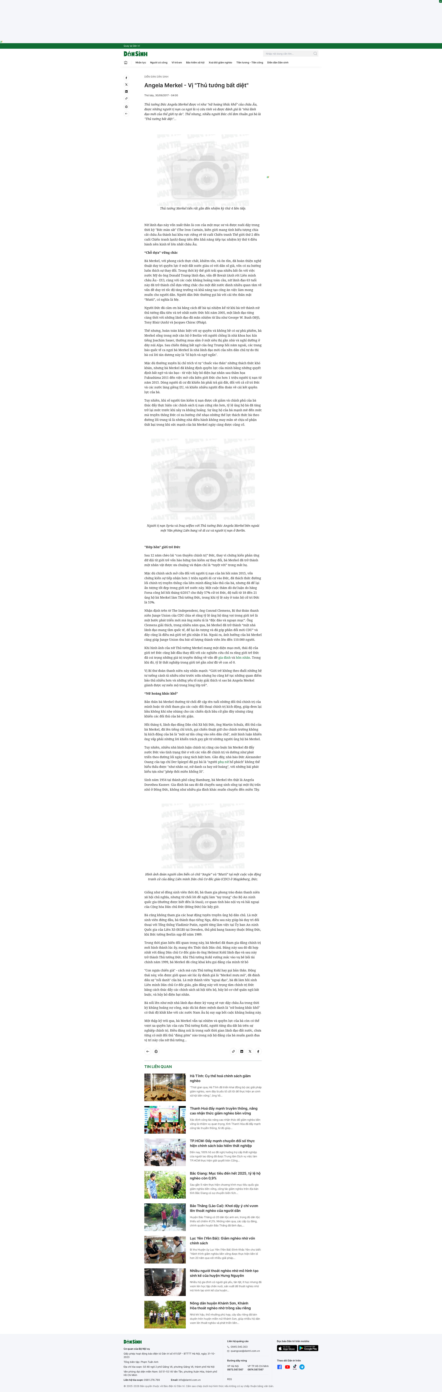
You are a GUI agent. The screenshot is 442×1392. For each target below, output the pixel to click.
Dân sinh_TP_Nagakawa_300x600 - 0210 (293, 79)
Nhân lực (141, 62)
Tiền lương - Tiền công (249, 62)
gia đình (224, 657)
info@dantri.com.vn (190, 1379)
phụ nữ (223, 762)
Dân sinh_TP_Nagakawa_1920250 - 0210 (221, 2)
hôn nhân (243, 657)
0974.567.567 (255, 1369)
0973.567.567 (235, 1369)
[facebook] (126, 77)
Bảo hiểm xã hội (195, 62)
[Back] (126, 113)
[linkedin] (126, 91)
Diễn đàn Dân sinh (278, 62)
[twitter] (126, 84)
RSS (229, 1379)
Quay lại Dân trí (132, 45)
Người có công (158, 62)
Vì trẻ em (177, 62)
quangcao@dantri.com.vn (245, 1350)
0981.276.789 (152, 1379)
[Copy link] (126, 98)
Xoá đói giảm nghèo (220, 62)
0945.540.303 (239, 1346)
